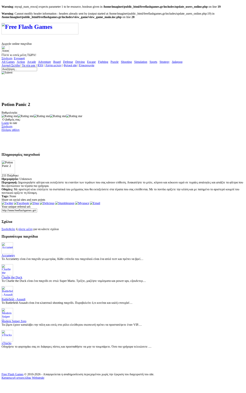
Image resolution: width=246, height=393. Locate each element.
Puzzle (115, 61)
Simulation (140, 61)
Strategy (165, 61)
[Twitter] (7, 203)
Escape (91, 61)
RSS (40, 65)
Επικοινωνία (86, 65)
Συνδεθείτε (8, 229)
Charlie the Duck (12, 277)
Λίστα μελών (53, 65)
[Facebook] (21, 203)
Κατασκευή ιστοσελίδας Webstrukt (23, 377)
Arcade (31, 61)
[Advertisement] (71, 89)
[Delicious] (47, 203)
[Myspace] (82, 203)
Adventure (44, 61)
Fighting (103, 61)
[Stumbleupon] (64, 203)
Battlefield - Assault (13, 299)
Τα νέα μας (28, 65)
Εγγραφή (19, 58)
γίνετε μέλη (25, 229)
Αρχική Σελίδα (11, 65)
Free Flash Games (12, 374)
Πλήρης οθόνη (10, 130)
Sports (153, 61)
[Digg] (34, 203)
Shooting (126, 61)
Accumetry (8, 255)
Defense (68, 61)
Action (21, 61)
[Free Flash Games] (40, 32)
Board (57, 61)
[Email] (95, 203)
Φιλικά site (70, 65)
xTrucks (6, 343)
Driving (80, 61)
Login (5, 123)
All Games (8, 61)
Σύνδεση (7, 58)
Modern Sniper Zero (14, 321)
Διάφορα (177, 61)
